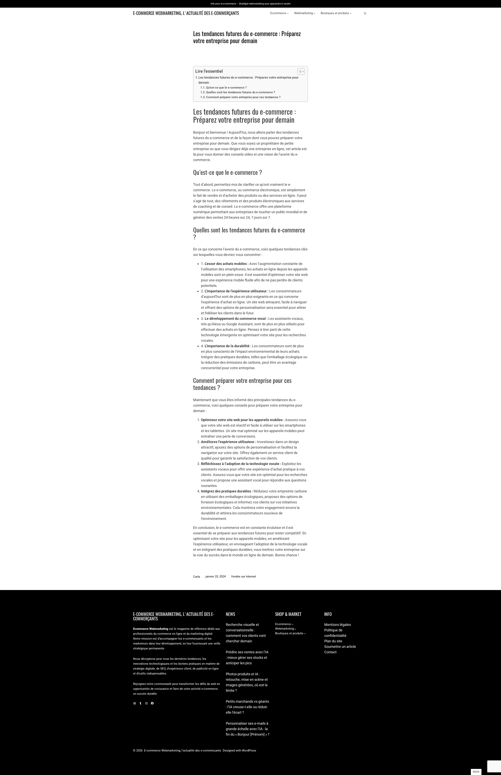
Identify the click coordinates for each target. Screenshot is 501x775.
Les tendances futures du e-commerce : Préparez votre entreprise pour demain (248, 80)
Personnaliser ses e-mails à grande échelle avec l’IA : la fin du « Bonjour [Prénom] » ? (247, 728)
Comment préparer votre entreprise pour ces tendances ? (243, 97)
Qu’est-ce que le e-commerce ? (226, 87)
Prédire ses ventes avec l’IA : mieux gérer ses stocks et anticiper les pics (247, 657)
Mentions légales (337, 625)
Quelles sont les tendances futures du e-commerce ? (240, 92)
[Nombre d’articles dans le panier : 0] (365, 13)
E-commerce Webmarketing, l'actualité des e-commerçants (186, 13)
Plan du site (333, 641)
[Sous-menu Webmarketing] (314, 13)
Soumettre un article (340, 646)
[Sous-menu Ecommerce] (288, 13)
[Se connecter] (358, 13)
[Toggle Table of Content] (299, 71)
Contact (330, 652)
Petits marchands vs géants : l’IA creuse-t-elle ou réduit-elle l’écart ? (247, 706)
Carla (196, 576)
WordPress (249, 750)
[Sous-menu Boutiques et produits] (350, 13)
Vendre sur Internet (243, 576)
